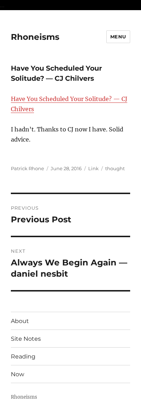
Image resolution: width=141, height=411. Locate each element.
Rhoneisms (35, 37)
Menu (118, 36)
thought (115, 168)
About (20, 321)
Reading (23, 356)
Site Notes (26, 338)
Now (17, 374)
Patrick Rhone (27, 168)
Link (93, 168)
